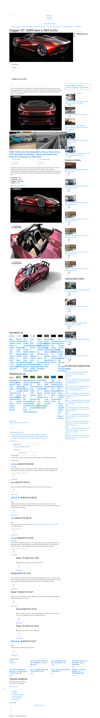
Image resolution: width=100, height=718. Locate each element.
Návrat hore (12, 421)
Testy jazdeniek (57, 26)
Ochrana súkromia (17, 696)
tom (13, 518)
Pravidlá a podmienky (18, 694)
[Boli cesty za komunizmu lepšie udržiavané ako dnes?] (51, 140)
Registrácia (47, 23)
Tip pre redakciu (16, 698)
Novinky (18, 26)
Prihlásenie (54, 23)
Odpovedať (14, 479)
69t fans (49, 15)
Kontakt (14, 691)
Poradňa (43, 26)
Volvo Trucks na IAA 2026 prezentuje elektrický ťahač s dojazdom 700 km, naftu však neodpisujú (77, 127)
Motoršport (29, 26)
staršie (69, 368)
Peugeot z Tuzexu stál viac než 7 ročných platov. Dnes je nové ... (30, 438)
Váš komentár (15, 455)
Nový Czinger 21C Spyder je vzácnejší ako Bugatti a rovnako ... (29, 434)
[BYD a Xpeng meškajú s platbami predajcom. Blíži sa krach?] (70, 335)
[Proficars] (39, 705)
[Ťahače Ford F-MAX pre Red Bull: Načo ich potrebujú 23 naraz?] (70, 136)
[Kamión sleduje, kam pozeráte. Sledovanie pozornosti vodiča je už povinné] (70, 97)
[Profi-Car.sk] (78, 93)
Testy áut (48, 26)
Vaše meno (17, 444)
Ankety (64, 26)
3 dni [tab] (66, 281)
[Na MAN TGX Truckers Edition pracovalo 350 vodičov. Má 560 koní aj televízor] (70, 149)
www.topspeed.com (19, 185)
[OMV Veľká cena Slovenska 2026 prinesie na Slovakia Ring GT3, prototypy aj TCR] (24, 140)
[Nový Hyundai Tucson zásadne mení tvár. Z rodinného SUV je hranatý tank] (70, 302)
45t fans (49, 17)
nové (66, 368)
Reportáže (36, 26)
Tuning (23, 26)
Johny (14, 464)
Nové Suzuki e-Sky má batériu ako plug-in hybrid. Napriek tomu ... (30, 436)
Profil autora (12, 441)
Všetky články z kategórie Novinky (19, 422)
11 (12, 70)
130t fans (49, 19)
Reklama (14, 692)
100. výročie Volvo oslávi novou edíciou (76, 114)
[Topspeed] (19, 705)
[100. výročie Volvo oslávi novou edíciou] (70, 110)
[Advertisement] (36, 315)
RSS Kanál (15, 699)
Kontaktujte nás (13, 686)
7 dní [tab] (69, 281)
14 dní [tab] (72, 281)
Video (12, 26)
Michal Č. (15, 497)
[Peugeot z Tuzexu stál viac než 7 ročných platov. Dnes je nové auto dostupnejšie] (70, 214)
